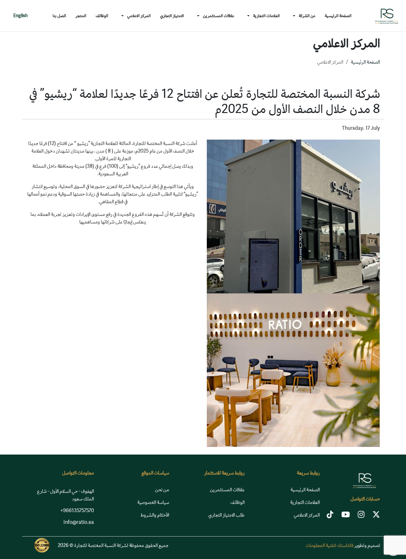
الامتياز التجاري (172, 15)
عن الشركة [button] (307, 15)
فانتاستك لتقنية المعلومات (329, 545)
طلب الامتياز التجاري (226, 515)
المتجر (80, 15)
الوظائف (102, 15)
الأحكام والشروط (155, 515)
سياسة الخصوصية (153, 502)
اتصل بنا (59, 15)
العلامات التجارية (305, 502)
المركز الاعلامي (307, 515)
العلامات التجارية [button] (266, 15)
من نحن (162, 490)
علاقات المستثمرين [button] (218, 15)
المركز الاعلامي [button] (139, 15)
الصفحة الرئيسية (338, 15)
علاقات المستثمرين (227, 490)
